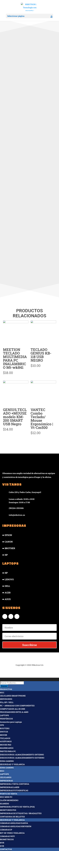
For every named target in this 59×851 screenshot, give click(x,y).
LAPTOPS (4, 715)
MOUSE (3, 735)
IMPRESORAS (6, 780)
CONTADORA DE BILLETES (12, 816)
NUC (2, 692)
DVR (2, 846)
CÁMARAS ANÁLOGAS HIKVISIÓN (15, 826)
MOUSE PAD (5, 744)
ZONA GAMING (7, 761)
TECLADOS (5, 738)
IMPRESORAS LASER (9, 787)
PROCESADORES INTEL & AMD (14, 712)
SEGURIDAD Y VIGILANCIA (12, 764)
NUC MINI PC (6, 797)
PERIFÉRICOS (6, 718)
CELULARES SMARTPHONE (13, 695)
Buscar (4, 686)
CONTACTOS (6, 849)
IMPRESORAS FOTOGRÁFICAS (14, 790)
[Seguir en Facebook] (4, 616)
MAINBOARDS (6, 748)
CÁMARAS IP (6, 829)
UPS (2, 725)
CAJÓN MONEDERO (9, 800)
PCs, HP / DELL (6, 702)
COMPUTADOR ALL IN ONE (12, 709)
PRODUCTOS (6, 689)
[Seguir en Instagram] (10, 616)
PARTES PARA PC (8, 751)
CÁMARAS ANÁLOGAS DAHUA (14, 823)
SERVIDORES (6, 699)
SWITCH (4, 731)
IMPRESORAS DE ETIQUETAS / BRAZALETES (20, 813)
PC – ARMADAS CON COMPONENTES (17, 705)
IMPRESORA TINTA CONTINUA (14, 784)
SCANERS (4, 803)
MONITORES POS (8, 810)
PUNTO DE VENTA (8, 793)
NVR (2, 842)
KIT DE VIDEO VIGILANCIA (12, 833)
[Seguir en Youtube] (16, 616)
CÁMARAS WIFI (7, 836)
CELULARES (5, 777)
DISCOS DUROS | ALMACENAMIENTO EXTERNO (22, 757)
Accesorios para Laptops (11, 722)
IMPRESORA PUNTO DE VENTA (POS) (17, 806)
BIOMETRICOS (7, 839)
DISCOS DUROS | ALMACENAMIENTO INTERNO (22, 754)
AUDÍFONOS (6, 741)
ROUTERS (4, 728)
